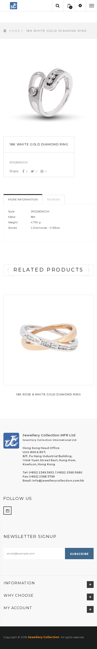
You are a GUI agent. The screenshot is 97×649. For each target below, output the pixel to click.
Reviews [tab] (53, 199)
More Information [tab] (23, 199)
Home (14, 30)
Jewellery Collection (43, 637)
